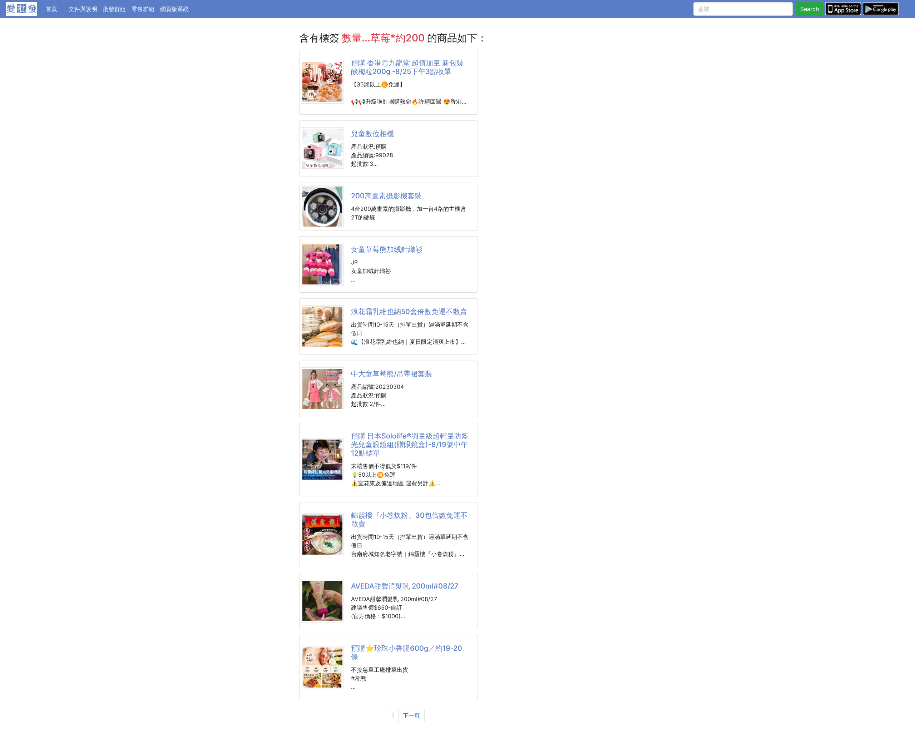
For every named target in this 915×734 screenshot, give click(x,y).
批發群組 (114, 9)
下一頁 (411, 715)
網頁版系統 (174, 9)
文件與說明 (83, 9)
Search (809, 9)
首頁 (56, 9)
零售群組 (143, 9)
